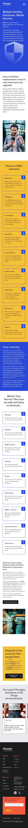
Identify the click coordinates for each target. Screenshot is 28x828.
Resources (6, 777)
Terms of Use (17, 818)
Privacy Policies (6, 818)
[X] (19, 793)
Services (5, 756)
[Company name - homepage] (7, 4)
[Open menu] (23, 4)
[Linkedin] (15, 793)
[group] (14, 718)
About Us (16, 756)
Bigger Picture (19, 821)
